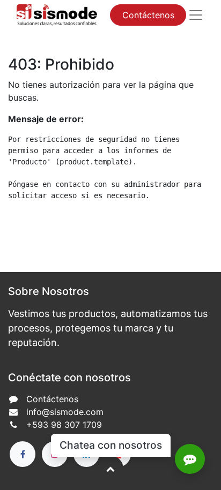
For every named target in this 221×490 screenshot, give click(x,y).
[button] (110, 468)
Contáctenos (148, 15)
